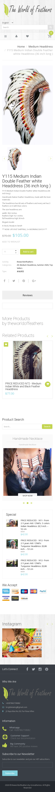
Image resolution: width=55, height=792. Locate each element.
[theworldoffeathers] (27, 9)
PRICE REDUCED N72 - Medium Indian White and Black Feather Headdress (23, 386)
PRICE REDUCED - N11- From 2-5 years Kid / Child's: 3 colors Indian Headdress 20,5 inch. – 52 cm (35, 524)
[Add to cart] (47, 384)
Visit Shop (27, 643)
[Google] (34, 281)
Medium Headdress (40, 46)
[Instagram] (40, 669)
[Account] (16, 36)
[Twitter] (13, 281)
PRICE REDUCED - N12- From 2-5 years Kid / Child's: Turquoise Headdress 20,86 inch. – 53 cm (35, 544)
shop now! (28, 495)
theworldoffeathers (25, 262)
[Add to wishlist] (6, 344)
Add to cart (28, 252)
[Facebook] (4, 281)
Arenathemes (36, 785)
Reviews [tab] (28, 295)
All (18, 265)
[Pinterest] (47, 669)
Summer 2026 (43, 265)
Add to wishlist (11, 241)
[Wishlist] (27, 37)
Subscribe (10, 773)
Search (47, 426)
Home (21, 46)
